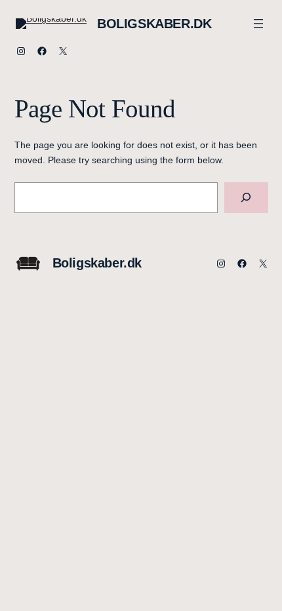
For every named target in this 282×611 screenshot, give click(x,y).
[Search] (246, 197)
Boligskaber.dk (154, 23)
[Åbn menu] (258, 23)
